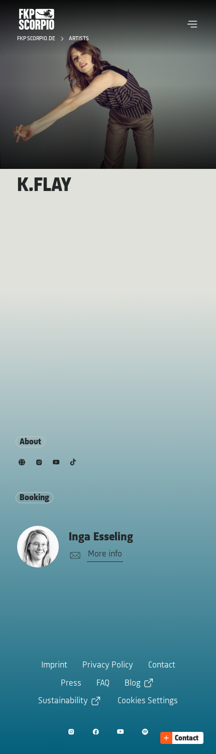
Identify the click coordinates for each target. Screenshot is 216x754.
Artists (79, 39)
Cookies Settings (148, 701)
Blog (133, 683)
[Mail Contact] (73, 555)
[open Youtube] (120, 731)
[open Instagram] (71, 731)
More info (105, 554)
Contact (161, 665)
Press (71, 683)
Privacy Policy (107, 665)
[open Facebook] (95, 731)
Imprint (54, 665)
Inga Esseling (101, 537)
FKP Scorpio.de (37, 39)
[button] (192, 24)
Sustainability (63, 701)
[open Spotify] (145, 731)
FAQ (103, 683)
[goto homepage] (36, 19)
